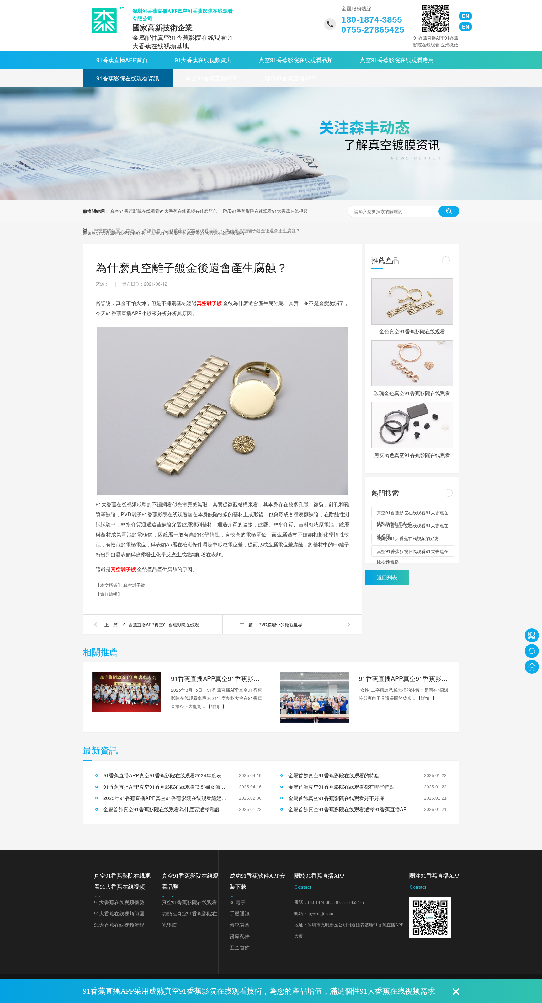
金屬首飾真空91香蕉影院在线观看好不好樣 (336, 798)
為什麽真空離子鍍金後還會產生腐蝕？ (263, 230)
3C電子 (238, 902)
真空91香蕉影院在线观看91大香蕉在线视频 (122, 887)
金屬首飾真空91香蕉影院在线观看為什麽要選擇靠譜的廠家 (166, 809)
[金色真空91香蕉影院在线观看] (412, 301)
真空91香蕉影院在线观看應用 (397, 60)
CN (465, 15)
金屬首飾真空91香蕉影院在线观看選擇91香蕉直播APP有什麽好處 (351, 809)
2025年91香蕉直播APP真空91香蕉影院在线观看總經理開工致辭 (166, 798)
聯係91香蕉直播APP (290, 78)
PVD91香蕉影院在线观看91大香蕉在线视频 (265, 211)
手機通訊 (240, 913)
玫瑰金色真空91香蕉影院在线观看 (412, 393)
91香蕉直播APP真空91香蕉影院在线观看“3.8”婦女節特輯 (404, 678)
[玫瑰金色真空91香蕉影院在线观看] (412, 363)
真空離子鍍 (209, 303)
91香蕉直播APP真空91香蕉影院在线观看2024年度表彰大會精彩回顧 (216, 678)
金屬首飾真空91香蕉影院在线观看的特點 (333, 775)
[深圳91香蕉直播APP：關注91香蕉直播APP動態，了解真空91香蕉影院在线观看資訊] (271, 198)
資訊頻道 (152, 230)
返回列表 (387, 577)
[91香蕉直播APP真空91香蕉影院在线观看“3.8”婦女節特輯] (314, 697)
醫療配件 (240, 936)
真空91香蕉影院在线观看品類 (296, 60)
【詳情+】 (216, 706)
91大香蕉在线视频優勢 (119, 902)
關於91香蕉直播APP (211, 78)
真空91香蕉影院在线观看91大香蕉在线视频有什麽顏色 (163, 211)
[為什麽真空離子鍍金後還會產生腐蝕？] (105, 20)
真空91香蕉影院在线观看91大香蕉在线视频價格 (412, 552)
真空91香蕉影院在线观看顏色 (189, 904)
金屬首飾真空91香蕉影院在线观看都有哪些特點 (341, 786)
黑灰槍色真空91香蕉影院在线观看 (412, 455)
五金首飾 (240, 947)
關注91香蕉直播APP (434, 881)
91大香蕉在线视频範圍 (119, 913)
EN (465, 26)
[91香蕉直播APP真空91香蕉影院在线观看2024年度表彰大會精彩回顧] (126, 692)
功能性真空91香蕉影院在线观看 (189, 915)
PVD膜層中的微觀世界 (280, 624)
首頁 (131, 230)
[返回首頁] (532, 667)
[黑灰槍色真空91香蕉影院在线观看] (412, 425)
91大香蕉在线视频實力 (203, 60)
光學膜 (169, 925)
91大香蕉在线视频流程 (119, 925)
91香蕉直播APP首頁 (122, 60)
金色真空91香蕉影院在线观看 (412, 331)
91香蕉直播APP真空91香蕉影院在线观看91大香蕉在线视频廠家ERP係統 (164, 624)
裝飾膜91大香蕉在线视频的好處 (408, 538)
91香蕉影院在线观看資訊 (127, 78)
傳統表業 (240, 925)
